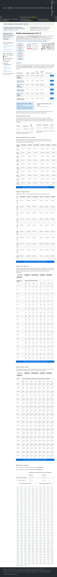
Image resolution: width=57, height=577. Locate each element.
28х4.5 (41, 499)
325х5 (37, 559)
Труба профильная (8, 49)
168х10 (29, 549)
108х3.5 (29, 535)
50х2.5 (48, 511)
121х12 (41, 538)
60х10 (40, 519)
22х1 (29, 494)
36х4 (25, 505)
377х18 (37, 562)
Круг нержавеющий (8, 58)
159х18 (33, 548)
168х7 (21, 549)
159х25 (40, 548)
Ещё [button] (48, 7)
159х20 (37, 548)
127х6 (25, 540)
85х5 (33, 529)
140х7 (25, 543)
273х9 (25, 557)
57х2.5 (41, 516)
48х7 (33, 511)
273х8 (22, 557)
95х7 (40, 532)
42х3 (21, 508)
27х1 (29, 497)
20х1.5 (25, 492)
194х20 (18, 552)
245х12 (52, 554)
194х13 (44, 551)
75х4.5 (33, 524)
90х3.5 (22, 532)
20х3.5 (41, 492)
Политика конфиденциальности (10, 574)
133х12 (41, 541)
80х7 (25, 527)
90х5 (33, 532)
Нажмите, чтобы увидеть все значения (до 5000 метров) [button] (35, 187)
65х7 (33, 521)
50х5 (25, 513)
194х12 (41, 551)
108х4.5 (37, 535)
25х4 (18, 497)
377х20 (40, 562)
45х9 (37, 510)
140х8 (29, 543)
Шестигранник (7, 59)
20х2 (29, 492)
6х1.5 (21, 486)
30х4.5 (37, 500)
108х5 (40, 535)
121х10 (37, 538)
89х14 (52, 530)
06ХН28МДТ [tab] (20, 275)
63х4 (52, 519)
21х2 (52, 492)
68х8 (48, 521)
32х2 (48, 500)
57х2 (36, 516)
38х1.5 (37, 505)
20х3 (37, 492)
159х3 (21, 546)
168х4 (48, 548)
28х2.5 (25, 499)
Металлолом (17, 7)
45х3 (18, 510)
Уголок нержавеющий (9, 73)
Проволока (6, 61)
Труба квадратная (8, 51)
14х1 (44, 488)
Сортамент (20, 43)
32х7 (44, 502)
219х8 (44, 552)
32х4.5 (29, 502)
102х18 (22, 535)
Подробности (16, 30)
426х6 (48, 562)
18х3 (44, 491)
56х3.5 (22, 516)
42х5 (33, 508)
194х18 (52, 551)
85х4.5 (29, 529)
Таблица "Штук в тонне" (20, 56)
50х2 (44, 511)
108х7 (48, 535)
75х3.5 (25, 524)
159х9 (52, 546)
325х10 (18, 560)
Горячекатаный (7, 64)
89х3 (44, 529)
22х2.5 (41, 494)
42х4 (29, 508)
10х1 (44, 486)
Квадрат (6, 56)
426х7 (52, 562)
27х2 (33, 497)
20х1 (21, 492)
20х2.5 (33, 492)
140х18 (48, 543)
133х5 (25, 541)
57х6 (29, 518)
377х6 (48, 560)
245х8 (44, 554)
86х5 (40, 529)
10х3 (21, 488)
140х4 (18, 543)
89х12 (48, 530)
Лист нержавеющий (8, 53)
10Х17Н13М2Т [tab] (35, 275)
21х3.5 (22, 494)
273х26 (29, 559)
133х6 (29, 541)
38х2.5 (44, 505)
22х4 (52, 494)
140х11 (37, 543)
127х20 (48, 540)
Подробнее (45, 30)
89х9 (40, 530)
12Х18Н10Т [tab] (49, 275)
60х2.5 (44, 518)
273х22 (21, 559)
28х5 (44, 499)
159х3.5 (25, 546)
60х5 (25, 519)
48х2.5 (48, 510)
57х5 (21, 518)
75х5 (36, 524)
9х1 (36, 486)
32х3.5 (22, 502)
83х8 (48, 527)
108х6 (44, 535)
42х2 (18, 508)
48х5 (25, 511)
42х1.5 (52, 507)
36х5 (29, 505)
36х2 (18, 505)
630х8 (22, 565)
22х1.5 (33, 494)
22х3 (44, 494)
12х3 (40, 488)
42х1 (48, 507)
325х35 (44, 560)
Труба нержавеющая (8, 42)
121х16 (44, 538)
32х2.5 (52, 500)
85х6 (37, 529)
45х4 (25, 510)
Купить (52, 75)
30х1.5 (52, 499)
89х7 (33, 530)
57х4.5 (18, 518)
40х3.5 (41, 507)
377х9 (21, 562)
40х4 (44, 507)
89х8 (37, 530)
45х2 (48, 508)
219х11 (18, 554)
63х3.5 (48, 519)
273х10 (29, 557)
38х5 (21, 507)
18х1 (29, 491)
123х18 (22, 540)
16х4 (25, 491)
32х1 (40, 500)
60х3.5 (52, 518)
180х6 (52, 549)
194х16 (48, 551)
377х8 (18, 562)
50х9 (33, 513)
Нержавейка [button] (10, 7)
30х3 (25, 500)
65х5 (29, 521)
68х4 (40, 521)
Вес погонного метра (20, 48)
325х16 (29, 560)
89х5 (21, 530)
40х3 (37, 507)
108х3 (25, 535)
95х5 (37, 532)
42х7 (40, 508)
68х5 (44, 521)
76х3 (48, 524)
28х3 (29, 499)
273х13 (40, 557)
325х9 (52, 559)
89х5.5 (25, 530)
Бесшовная (6, 44)
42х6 (37, 508)
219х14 (29, 554)
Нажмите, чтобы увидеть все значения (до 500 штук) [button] (35, 459)
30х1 (48, 499)
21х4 (25, 494)
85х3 (25, 529)
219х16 (33, 554)
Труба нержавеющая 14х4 (25, 483)
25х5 (25, 497)
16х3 (18, 491)
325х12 (22, 560)
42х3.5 (25, 508)
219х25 (40, 554)
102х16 (18, 535)
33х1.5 (48, 502)
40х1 (29, 507)
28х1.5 (18, 499)
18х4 (52, 491)
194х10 (37, 551)
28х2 (21, 499)
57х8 (40, 518)
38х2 (40, 505)
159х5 (37, 546)
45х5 (29, 510)
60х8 (37, 519)
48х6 (29, 511)
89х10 (44, 530)
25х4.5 (22, 497)
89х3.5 (48, 529)
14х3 (21, 489)
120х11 (25, 538)
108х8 (52, 535)
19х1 (17, 492)
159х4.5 (33, 546)
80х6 (21, 527)
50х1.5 (41, 511)
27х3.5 (44, 497)
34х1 (52, 502)
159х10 (18, 548)
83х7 (44, 527)
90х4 (25, 532)
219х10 (52, 552)
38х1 (33, 505)
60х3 (48, 518)
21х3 (18, 494)
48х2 (44, 510)
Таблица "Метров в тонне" (20, 51)
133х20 (52, 541)
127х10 (33, 540)
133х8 (33, 541)
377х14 (33, 562)
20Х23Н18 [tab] (19, 277)
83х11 (21, 529)
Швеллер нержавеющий (7, 63)
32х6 (37, 502)
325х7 (44, 559)
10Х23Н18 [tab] (42, 275)
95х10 (44, 532)
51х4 (52, 513)
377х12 (29, 562)
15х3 (36, 489)
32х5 (33, 502)
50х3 (52, 511)
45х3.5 (22, 510)
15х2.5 (33, 489)
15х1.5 (29, 489)
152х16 (18, 546)
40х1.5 (33, 507)
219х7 (40, 552)
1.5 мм (41, 38)
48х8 (37, 511)
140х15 (44, 543)
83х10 (18, 529)
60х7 (33, 519)
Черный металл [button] (24, 7)
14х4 (25, 489)
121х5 (29, 538)
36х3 (21, 505)
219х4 (25, 552)
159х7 (44, 546)
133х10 (37, 541)
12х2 (33, 488)
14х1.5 (48, 488)
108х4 (33, 535)
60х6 (29, 519)
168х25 (40, 549)
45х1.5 (44, 508)
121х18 (48, 538)
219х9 (48, 552)
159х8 (48, 546)
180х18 (25, 551)
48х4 (21, 511)
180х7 (18, 551)
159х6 (40, 546)
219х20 (37, 554)
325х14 (25, 560)
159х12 (25, 548)
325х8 (48, 559)
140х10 (33, 543)
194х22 (22, 552)
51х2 (40, 513)
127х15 (41, 540)
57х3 (44, 516)
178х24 (48, 549)
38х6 (25, 507)
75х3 (21, 524)
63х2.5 (44, 519)
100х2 (52, 532)
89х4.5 (18, 530)
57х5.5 (25, 518)
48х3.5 (18, 511)
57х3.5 (48, 516)
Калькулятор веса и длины (20, 46)
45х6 (33, 510)
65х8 (37, 521)
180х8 (21, 551)
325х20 (37, 560)
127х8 (29, 540)
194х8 (33, 551)
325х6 (40, 559)
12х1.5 (29, 488)
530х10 (18, 565)
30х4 (33, 500)
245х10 (48, 554)
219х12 (22, 554)
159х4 (29, 546)
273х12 (37, 557)
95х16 (48, 532)
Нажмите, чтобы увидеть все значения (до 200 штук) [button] (35, 361)
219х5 (33, 552)
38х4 (18, 507)
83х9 (52, 527)
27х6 (52, 497)
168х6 (18, 549)
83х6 (40, 527)
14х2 (52, 488)
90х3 (18, 532)
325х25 (40, 560)
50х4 (21, 513)
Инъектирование (34, 7)
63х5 (18, 521)
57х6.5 (33, 518)
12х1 (25, 488)
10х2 (52, 486)
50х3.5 (18, 513)
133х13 (44, 541)
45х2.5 (52, 508)
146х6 (52, 543)
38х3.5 (52, 505)
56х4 (25, 516)
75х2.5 (18, 524)
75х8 (44, 524)
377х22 (44, 562)
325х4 (33, 559)
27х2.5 (37, 497)
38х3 (48, 505)
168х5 (52, 548)
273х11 (33, 557)
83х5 (37, 527)
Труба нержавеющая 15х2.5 (45, 483)
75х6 (40, 524)
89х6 (29, 530)
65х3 (25, 521)
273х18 (52, 557)
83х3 (29, 527)
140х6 (21, 543)
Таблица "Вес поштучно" (20, 54)
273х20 (18, 559)
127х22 (52, 540)
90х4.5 (29, 532)
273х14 (44, 557)
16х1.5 (44, 489)
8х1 (25, 486)
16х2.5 (52, 489)
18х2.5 (41, 491)
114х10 (18, 538)
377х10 (25, 562)
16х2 (48, 489)
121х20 (52, 538)
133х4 (18, 541)
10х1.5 (48, 486)
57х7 (36, 518)
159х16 (29, 548)
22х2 (37, 494)
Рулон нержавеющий (8, 54)
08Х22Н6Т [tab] (27, 275)
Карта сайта (47, 571)
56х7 (33, 516)
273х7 (18, 557)
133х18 (48, 541)
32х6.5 (41, 502)
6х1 (17, 486)
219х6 (37, 552)
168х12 (33, 549)
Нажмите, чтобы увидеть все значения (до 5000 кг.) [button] (35, 261)
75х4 (29, 524)
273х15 (48, 557)
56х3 (18, 516)
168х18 (37, 549)
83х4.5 (33, 527)
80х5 (18, 527)
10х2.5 (18, 488)
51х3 (44, 513)
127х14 (37, 540)
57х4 (52, 516)
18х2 (36, 491)
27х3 (40, 497)
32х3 (18, 502)
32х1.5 (44, 500)
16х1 (40, 489)
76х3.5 (52, 524)
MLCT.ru (5, 569)
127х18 (44, 540)
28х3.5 (33, 499)
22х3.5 (48, 494)
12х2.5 (37, 488)
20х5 (48, 492)
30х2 (18, 500)
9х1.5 (40, 486)
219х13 (25, 554)
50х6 (29, 513)
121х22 (18, 540)
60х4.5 (22, 519)
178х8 (44, 549)
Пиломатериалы (42, 7)
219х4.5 (29, 552)
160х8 (44, 548)
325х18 (33, 560)
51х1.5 (37, 513)
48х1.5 (41, 510)
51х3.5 (48, 513)
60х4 (18, 519)
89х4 (52, 529)
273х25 (25, 559)
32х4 (25, 502)
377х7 (52, 560)
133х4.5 (21, 541)
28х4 (37, 499)
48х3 (52, 510)
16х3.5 (22, 491)
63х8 (21, 521)
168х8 (25, 549)
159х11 (22, 548)
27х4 (48, 497)
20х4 (44, 492)
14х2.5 (18, 489)
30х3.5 (29, 500)
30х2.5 (22, 500)
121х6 (33, 538)
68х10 (52, 521)
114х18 (22, 538)
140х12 (41, 543)
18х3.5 (48, 491)
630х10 (25, 565)
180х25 (29, 551)
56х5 (29, 516)
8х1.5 (29, 486)
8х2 (33, 486)
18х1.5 (33, 491)
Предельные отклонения (20, 59)
